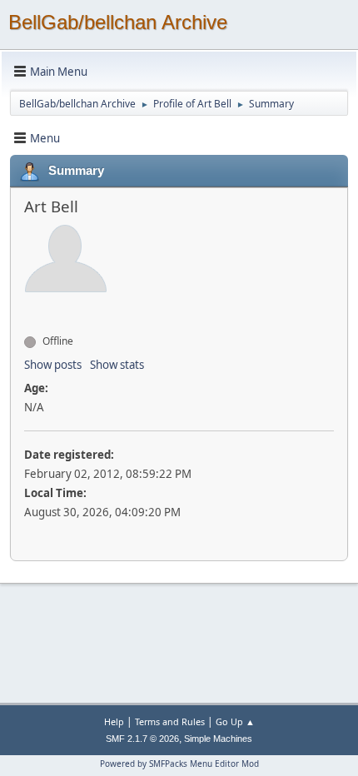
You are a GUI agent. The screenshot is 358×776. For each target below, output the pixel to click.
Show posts (53, 364)
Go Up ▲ (235, 721)
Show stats (117, 364)
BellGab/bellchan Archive (117, 22)
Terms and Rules (170, 721)
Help (114, 721)
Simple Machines (218, 739)
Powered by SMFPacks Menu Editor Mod (179, 763)
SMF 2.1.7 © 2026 (142, 739)
